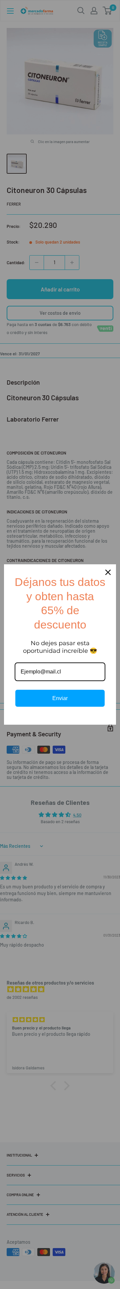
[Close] (108, 572)
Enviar (60, 698)
